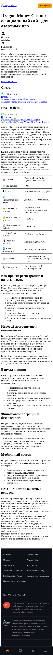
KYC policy (32, 565)
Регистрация (45, 6)
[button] (26, 498)
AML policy (8, 565)
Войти (32, 6)
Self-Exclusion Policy (12, 576)
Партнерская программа (38, 576)
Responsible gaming (36, 570)
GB (24, 595)
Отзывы (6, 560)
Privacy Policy (33, 560)
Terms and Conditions (13, 570)
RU (5, 595)
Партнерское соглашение (14, 581)
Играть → (6, 97)
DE (14, 595)
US (9, 595)
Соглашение (32, 555)
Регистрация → (9, 81)
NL (19, 595)
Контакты (7, 555)
